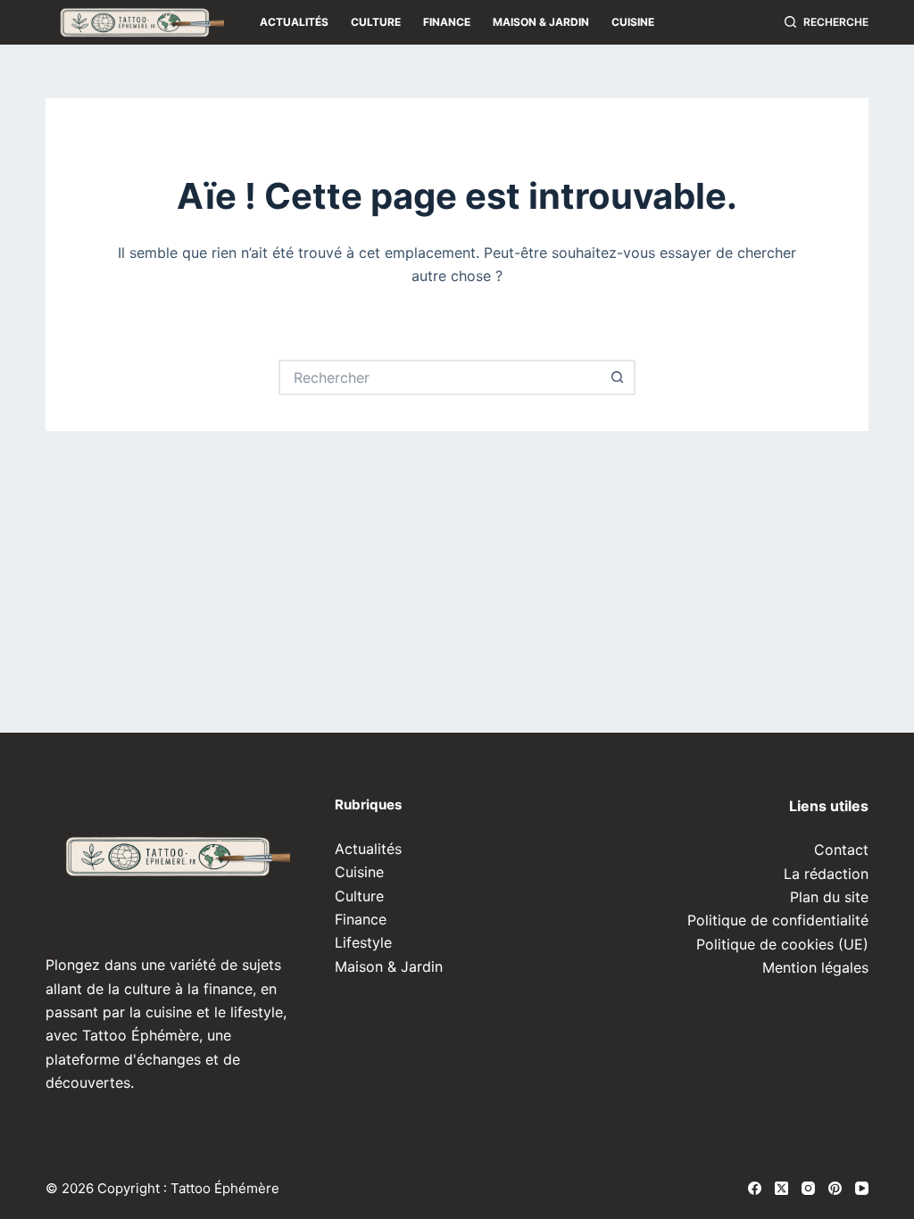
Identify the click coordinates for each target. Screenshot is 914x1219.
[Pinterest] (835, 1188)
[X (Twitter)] (781, 1188)
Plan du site (829, 897)
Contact (841, 849)
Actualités (294, 22)
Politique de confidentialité (777, 920)
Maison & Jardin (541, 22)
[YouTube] (861, 1188)
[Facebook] (754, 1188)
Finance (446, 22)
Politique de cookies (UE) (782, 944)
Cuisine (632, 22)
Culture (376, 22)
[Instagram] (808, 1188)
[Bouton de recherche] (618, 377)
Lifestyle (363, 942)
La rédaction (826, 874)
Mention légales (815, 967)
